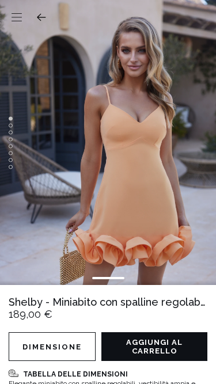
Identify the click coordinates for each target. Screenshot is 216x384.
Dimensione (52, 347)
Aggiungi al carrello (154, 346)
